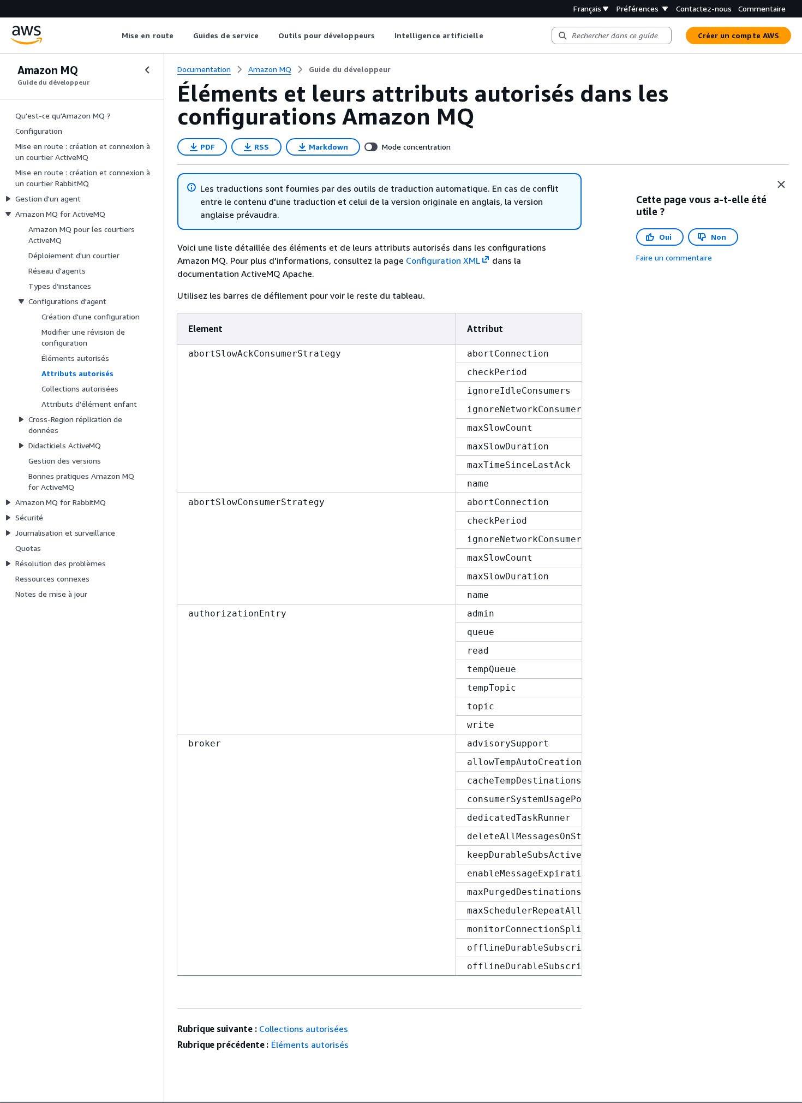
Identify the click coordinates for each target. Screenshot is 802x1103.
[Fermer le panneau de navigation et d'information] (781, 184)
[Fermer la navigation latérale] (147, 70)
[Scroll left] (114, 35)
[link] (350, 69)
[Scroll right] (491, 35)
